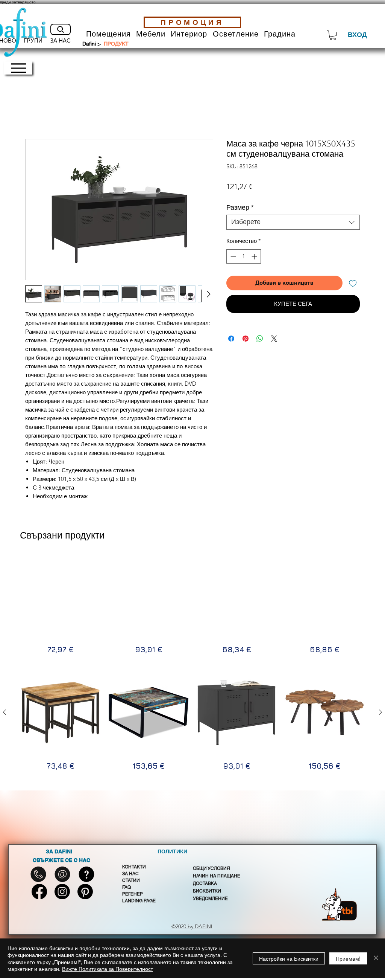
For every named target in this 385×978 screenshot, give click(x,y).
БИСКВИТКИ (207, 891)
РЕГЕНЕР (132, 894)
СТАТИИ (131, 880)
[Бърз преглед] (60, 596)
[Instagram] (62, 891)
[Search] (60, 29)
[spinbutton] (244, 257)
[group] (192, 605)
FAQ (126, 887)
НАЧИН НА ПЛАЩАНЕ (216, 876)
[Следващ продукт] (380, 595)
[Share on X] (274, 338)
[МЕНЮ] (18, 68)
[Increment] (255, 257)
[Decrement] (232, 257)
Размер (240, 208)
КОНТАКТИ (134, 867)
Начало (35, 110)
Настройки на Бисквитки (288, 958)
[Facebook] (39, 891)
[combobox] (293, 222)
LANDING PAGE (139, 900)
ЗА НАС (130, 873)
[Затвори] (375, 958)
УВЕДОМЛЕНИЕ (210, 898)
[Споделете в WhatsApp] (259, 338)
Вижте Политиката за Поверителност (107, 968)
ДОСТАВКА (205, 883)
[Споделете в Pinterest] (245, 338)
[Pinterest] (85, 891)
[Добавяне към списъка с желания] (353, 283)
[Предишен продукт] (4, 595)
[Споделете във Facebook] (231, 338)
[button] (108, 34)
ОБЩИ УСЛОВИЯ (211, 868)
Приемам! (348, 958)
